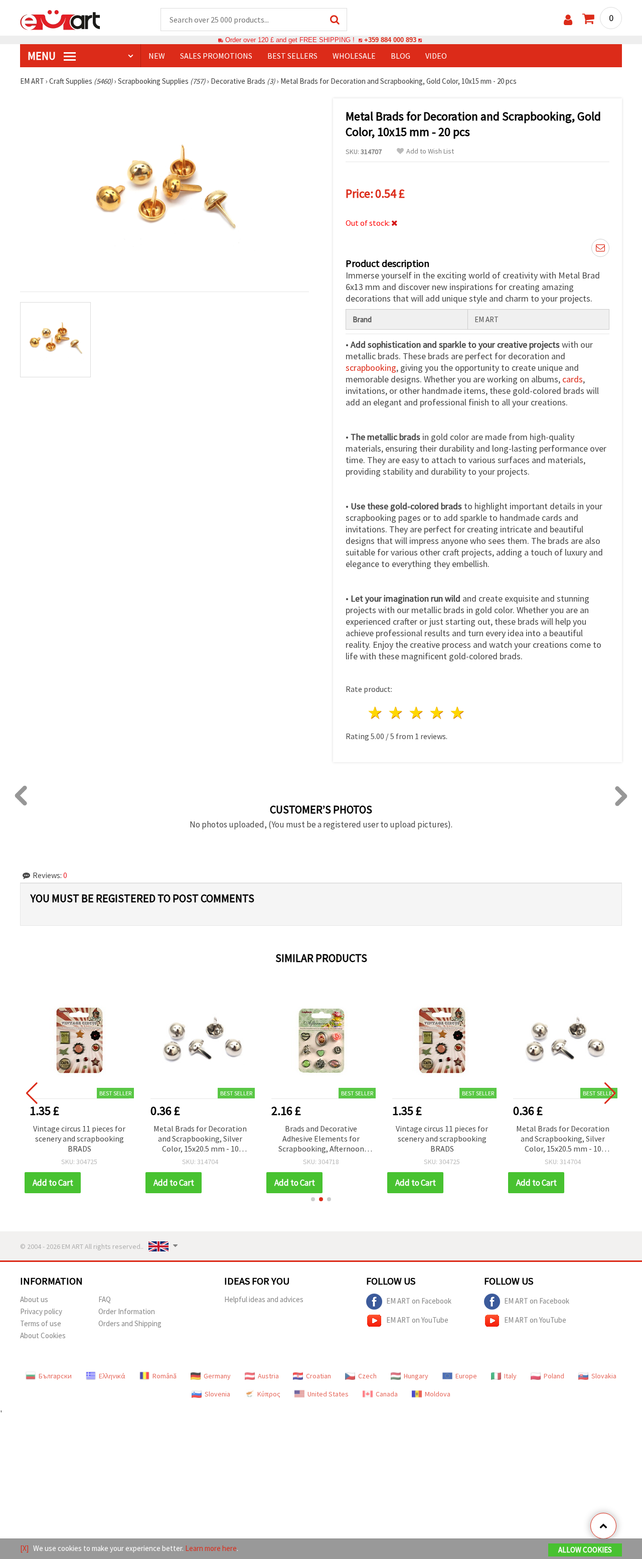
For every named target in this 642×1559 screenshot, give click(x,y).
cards (572, 379)
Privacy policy (41, 1311)
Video (436, 56)
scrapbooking (371, 367)
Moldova (437, 1393)
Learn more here (211, 1548)
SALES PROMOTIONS (216, 56)
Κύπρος (268, 1393)
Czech (367, 1375)
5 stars (457, 712)
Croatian (318, 1375)
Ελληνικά (112, 1375)
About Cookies (43, 1335)
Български (55, 1375)
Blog (400, 56)
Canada (387, 1393)
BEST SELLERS (292, 56)
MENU (43, 56)
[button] (313, 1199)
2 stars (396, 712)
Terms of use (40, 1323)
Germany (217, 1375)
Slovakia (603, 1375)
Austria (268, 1375)
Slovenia (217, 1393)
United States (328, 1393)
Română (164, 1375)
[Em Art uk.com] (60, 19)
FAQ (104, 1299)
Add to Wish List (430, 151)
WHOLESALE (354, 56)
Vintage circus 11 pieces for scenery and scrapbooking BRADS (79, 1138)
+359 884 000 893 (390, 40)
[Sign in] (568, 20)
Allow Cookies (585, 1549)
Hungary (416, 1375)
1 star (376, 712)
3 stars (417, 712)
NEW (156, 56)
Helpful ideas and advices (263, 1299)
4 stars (437, 712)
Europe (466, 1375)
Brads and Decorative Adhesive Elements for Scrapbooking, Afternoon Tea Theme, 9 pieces (321, 1139)
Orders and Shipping (130, 1323)
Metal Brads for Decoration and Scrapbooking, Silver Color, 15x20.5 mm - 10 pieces (200, 1139)
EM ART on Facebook (418, 1301)
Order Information (126, 1311)
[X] (24, 1548)
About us (34, 1299)
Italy (510, 1375)
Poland (554, 1375)
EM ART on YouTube (417, 1320)
